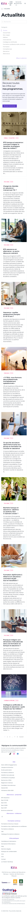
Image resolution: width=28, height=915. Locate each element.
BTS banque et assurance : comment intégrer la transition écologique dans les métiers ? (13, 145)
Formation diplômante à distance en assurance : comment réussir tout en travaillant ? (12, 577)
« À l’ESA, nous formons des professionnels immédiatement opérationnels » (12, 380)
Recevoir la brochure (9, 106)
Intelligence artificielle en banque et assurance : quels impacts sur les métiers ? (14, 707)
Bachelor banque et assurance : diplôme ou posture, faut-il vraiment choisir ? (11, 510)
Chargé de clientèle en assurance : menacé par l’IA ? (10, 188)
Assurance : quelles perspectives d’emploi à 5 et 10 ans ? (11, 314)
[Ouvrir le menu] (2, 817)
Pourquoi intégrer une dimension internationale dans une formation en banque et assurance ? (13, 643)
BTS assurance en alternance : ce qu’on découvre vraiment (11, 251)
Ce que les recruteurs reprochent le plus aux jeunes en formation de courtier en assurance (12, 445)
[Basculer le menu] (25, 3)
